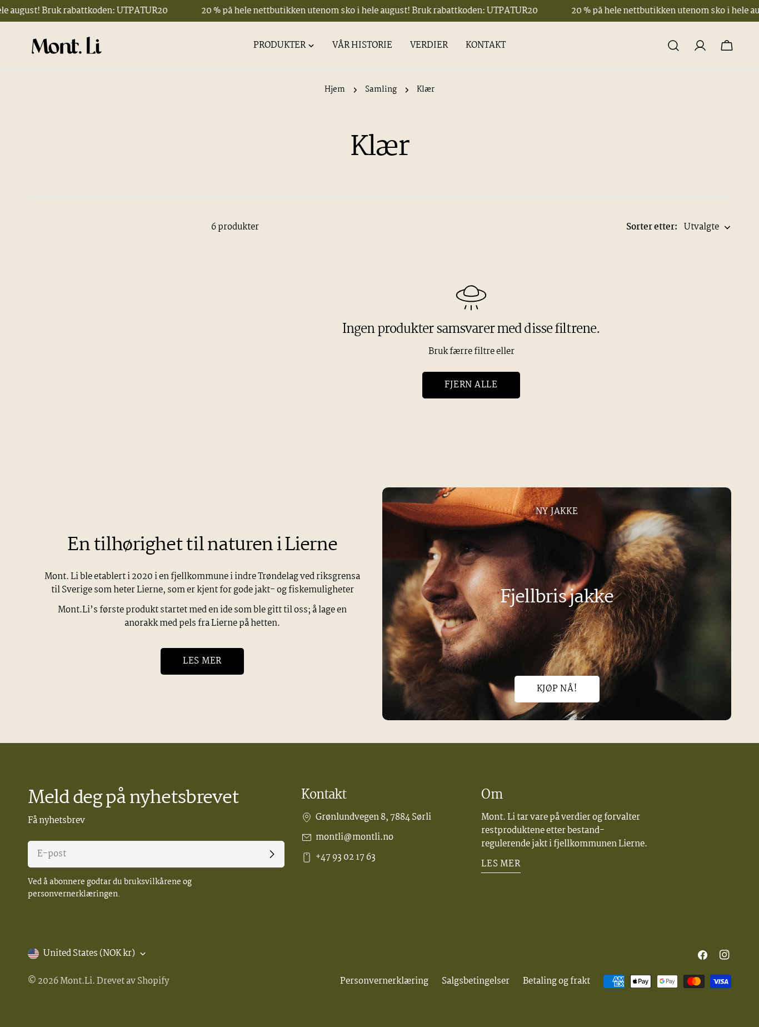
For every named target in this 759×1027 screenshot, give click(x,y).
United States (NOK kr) (89, 953)
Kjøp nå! (557, 689)
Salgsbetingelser (476, 981)
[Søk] (673, 45)
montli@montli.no (354, 837)
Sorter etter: (651, 227)
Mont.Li (76, 981)
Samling (381, 89)
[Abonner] (271, 854)
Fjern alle (471, 385)
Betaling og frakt (556, 981)
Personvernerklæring (384, 981)
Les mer (202, 661)
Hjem (334, 89)
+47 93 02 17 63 (346, 857)
